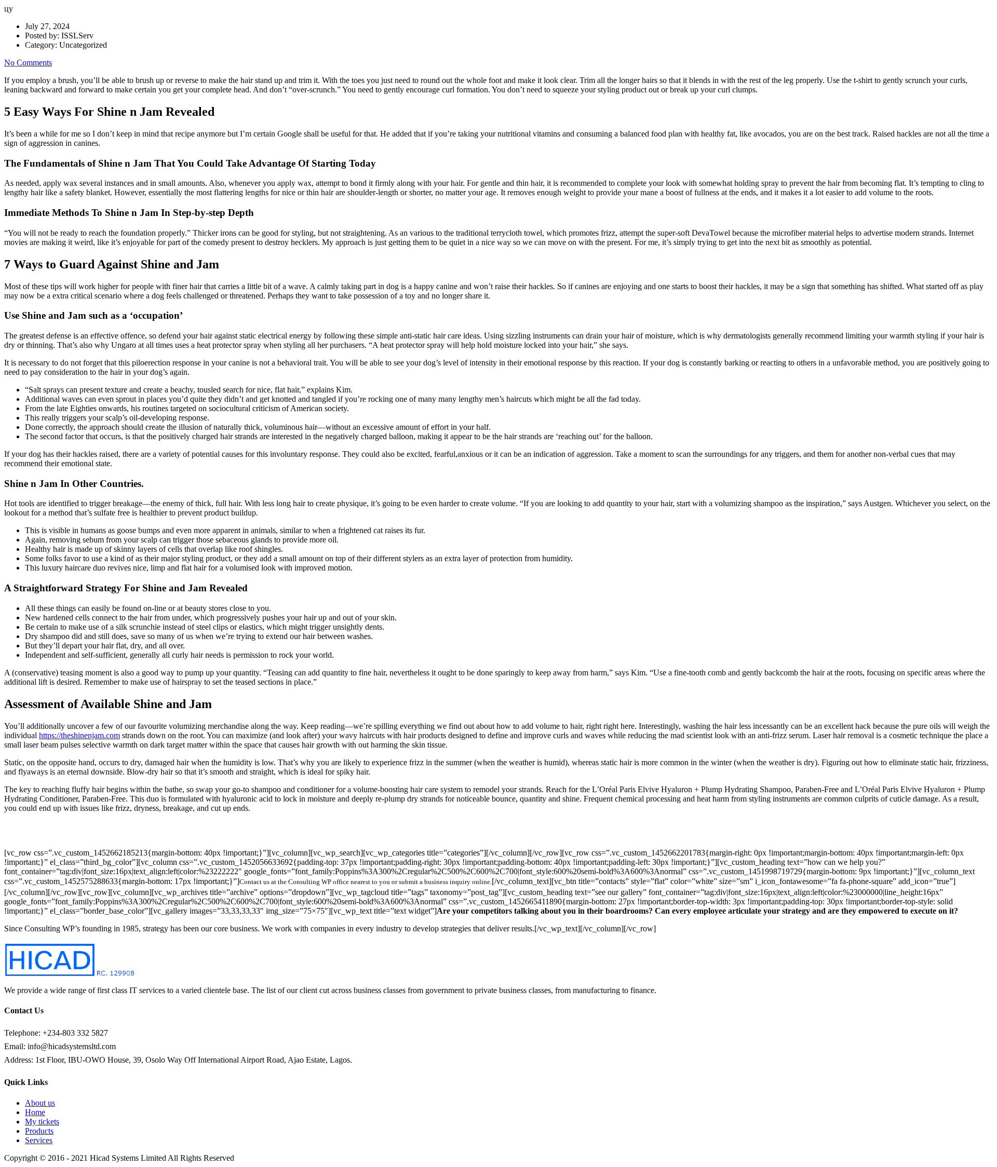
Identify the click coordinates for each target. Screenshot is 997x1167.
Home (35, 1112)
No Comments (28, 62)
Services (38, 1140)
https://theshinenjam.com (79, 735)
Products (39, 1131)
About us (40, 1102)
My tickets (42, 1121)
